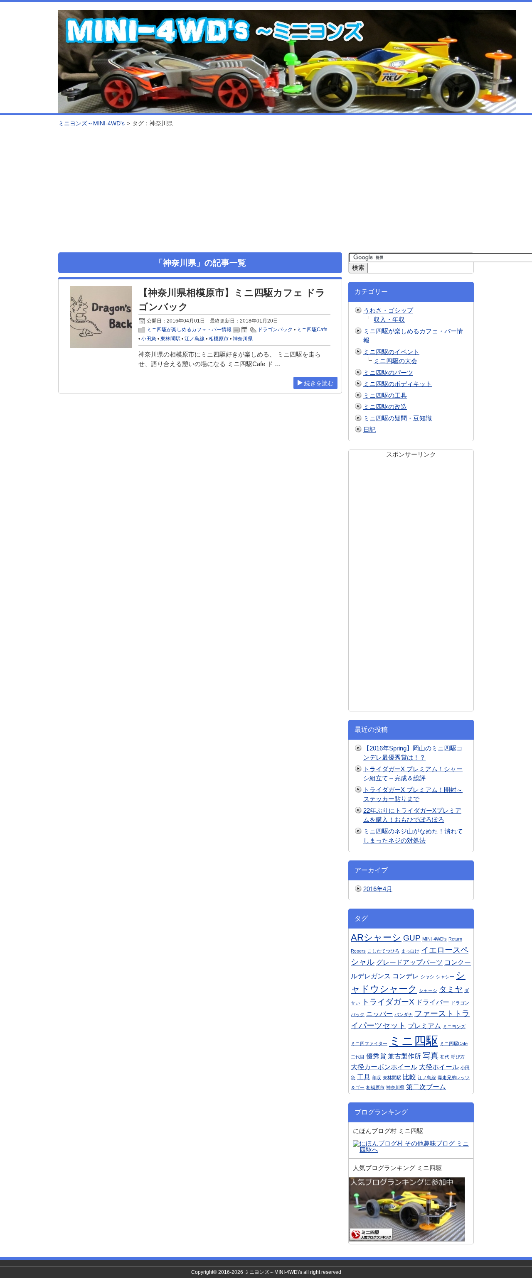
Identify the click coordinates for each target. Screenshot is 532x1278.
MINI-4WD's (434, 938)
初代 (444, 1056)
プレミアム (424, 1025)
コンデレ (405, 976)
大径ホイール (439, 1066)
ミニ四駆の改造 (385, 406)
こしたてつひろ (383, 950)
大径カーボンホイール (384, 1066)
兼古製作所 (404, 1056)
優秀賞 (376, 1056)
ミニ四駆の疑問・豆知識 (397, 418)
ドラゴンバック (275, 329)
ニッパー (379, 1013)
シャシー (445, 976)
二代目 (358, 1056)
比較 (409, 1076)
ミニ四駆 (413, 1041)
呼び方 (458, 1056)
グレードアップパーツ (409, 962)
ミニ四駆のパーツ (388, 372)
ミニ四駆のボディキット (397, 383)
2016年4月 (377, 888)
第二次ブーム (426, 1086)
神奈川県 (243, 339)
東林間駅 (170, 339)
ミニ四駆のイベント (391, 351)
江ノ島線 (194, 339)
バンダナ (403, 1014)
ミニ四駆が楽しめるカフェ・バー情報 (189, 329)
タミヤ (451, 989)
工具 (363, 1076)
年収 (376, 1077)
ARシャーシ (376, 937)
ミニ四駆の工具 (385, 395)
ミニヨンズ (454, 1026)
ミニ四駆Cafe (312, 329)
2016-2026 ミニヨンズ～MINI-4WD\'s (260, 1272)
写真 (430, 1055)
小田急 (148, 339)
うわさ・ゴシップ (388, 310)
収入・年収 (389, 319)
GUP (412, 937)
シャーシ (428, 990)
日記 (369, 429)
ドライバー (432, 1002)
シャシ (427, 976)
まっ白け (410, 950)
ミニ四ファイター (369, 1043)
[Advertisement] (266, 190)
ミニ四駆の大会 (395, 360)
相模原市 (219, 339)
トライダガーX (388, 1001)
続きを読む (318, 383)
